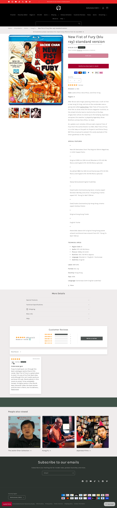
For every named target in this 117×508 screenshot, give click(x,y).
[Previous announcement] (39, 1)
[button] (88, 61)
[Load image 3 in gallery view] (36, 113)
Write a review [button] (92, 338)
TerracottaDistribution (18, 503)
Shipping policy (69, 503)
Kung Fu (45, 451)
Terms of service (58, 503)
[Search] (79, 24)
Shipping (79, 50)
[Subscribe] (73, 473)
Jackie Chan (84, 107)
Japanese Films (83, 451)
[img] (15, 359)
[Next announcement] (78, 1)
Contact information (79, 503)
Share (72, 285)
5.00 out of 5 (30, 337)
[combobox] (58, 24)
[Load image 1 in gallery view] (14, 113)
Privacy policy (48, 503)
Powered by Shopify (29, 503)
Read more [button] (15, 389)
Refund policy (40, 503)
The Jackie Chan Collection (18, 451)
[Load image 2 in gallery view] (25, 113)
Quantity (70, 77)
